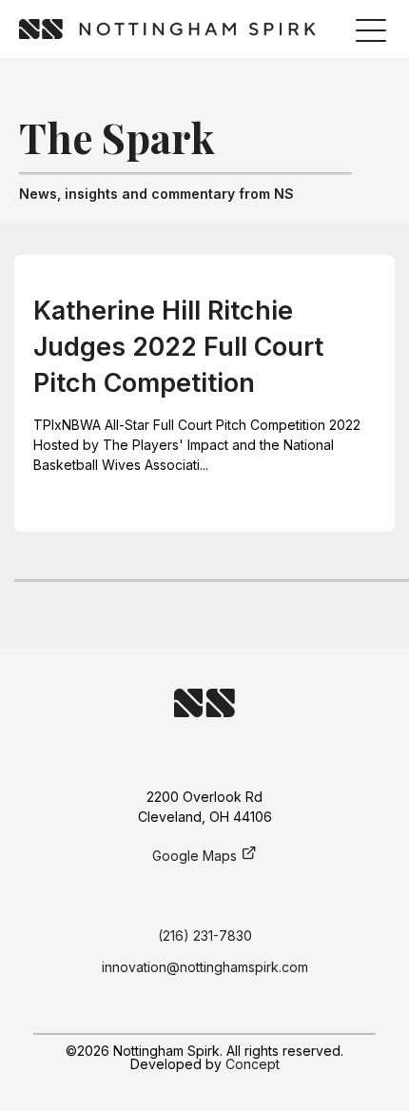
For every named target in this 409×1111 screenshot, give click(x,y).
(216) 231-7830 (205, 935)
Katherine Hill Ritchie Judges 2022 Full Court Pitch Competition (178, 347)
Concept (252, 1064)
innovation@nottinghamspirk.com (205, 967)
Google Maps (194, 856)
